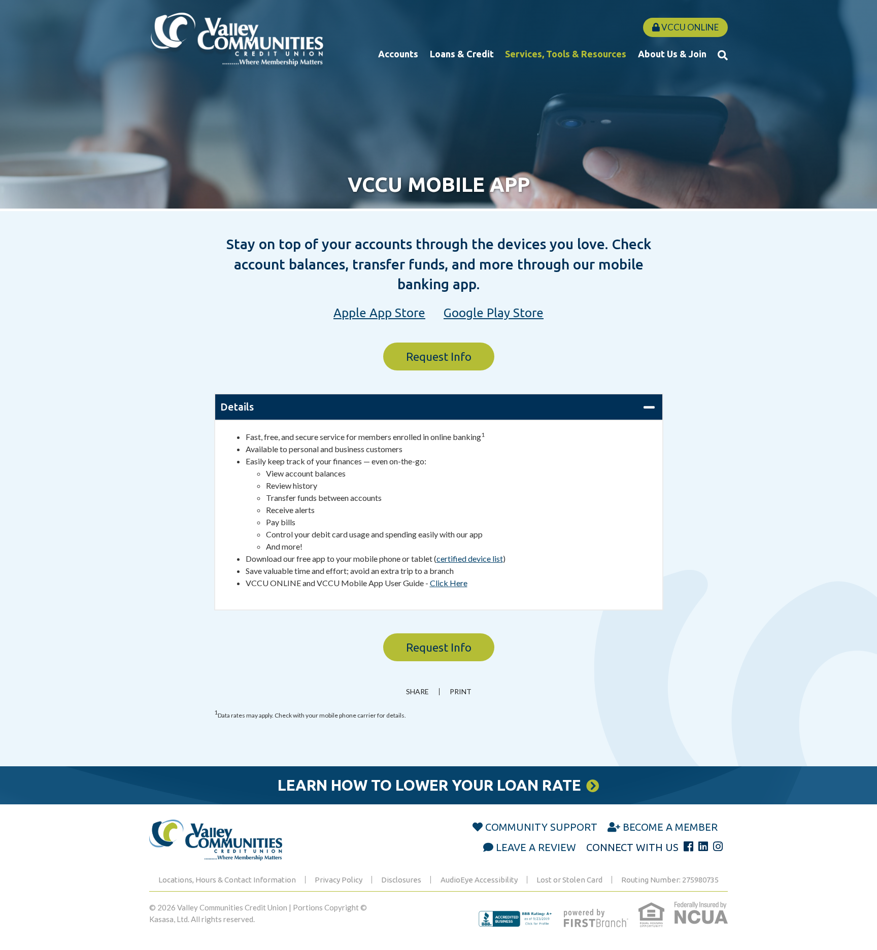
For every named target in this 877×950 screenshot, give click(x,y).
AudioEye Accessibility (479, 879)
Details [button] (237, 407)
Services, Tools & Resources (565, 54)
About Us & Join (672, 54)
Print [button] (460, 691)
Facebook (688, 846)
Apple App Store (379, 313)
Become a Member (670, 827)
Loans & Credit (462, 54)
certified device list (469, 558)
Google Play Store (494, 313)
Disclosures (401, 879)
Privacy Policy (338, 879)
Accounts (398, 54)
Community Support (541, 827)
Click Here (448, 583)
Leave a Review (536, 847)
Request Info (438, 356)
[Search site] (723, 55)
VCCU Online (689, 27)
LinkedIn (703, 846)
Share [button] (417, 691)
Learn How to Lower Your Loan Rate (429, 785)
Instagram (718, 846)
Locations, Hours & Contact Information (227, 879)
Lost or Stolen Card (569, 879)
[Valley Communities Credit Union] (236, 41)
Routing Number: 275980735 (670, 879)
